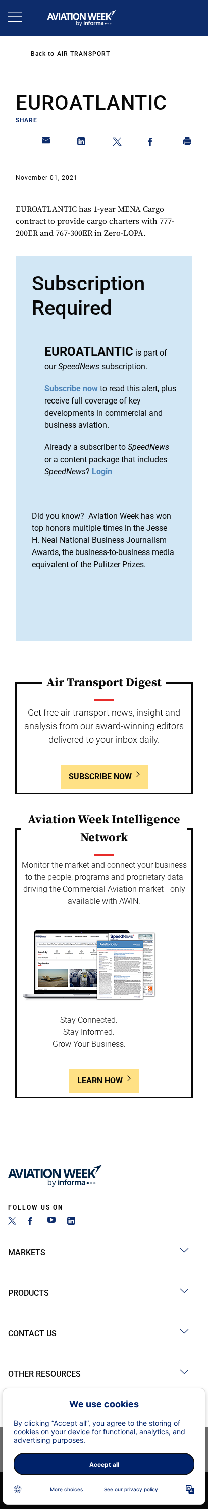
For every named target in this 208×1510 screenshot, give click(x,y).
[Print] (187, 143)
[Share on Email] (46, 143)
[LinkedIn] (71, 1222)
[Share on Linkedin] (81, 143)
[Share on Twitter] (117, 143)
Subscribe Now (100, 776)
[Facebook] (32, 1222)
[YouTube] (51, 1222)
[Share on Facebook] (152, 143)
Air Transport (83, 53)
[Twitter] (12, 1222)
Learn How (100, 1080)
